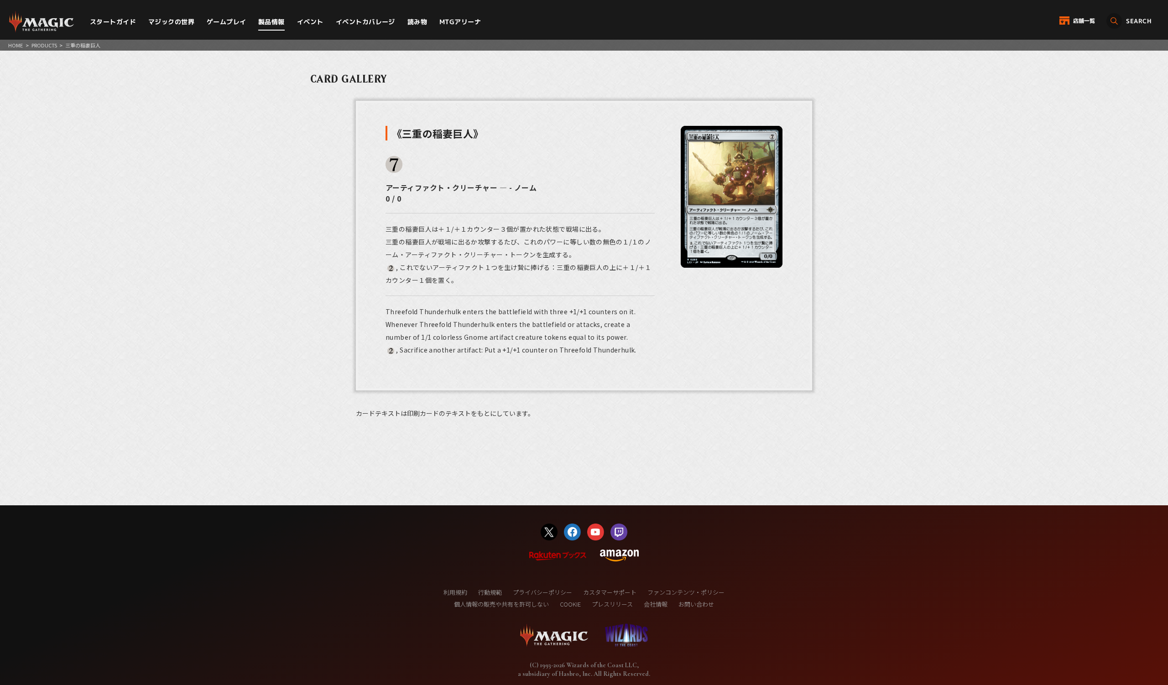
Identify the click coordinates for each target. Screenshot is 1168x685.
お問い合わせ (696, 604)
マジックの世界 (171, 21)
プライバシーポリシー (542, 592)
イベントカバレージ (365, 21)
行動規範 (490, 592)
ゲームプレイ (226, 21)
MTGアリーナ (460, 21)
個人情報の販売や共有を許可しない (501, 604)
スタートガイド (113, 21)
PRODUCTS (44, 45)
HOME (15, 45)
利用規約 (455, 592)
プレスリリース (612, 604)
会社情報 (655, 604)
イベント (310, 21)
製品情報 (271, 21)
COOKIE (570, 604)
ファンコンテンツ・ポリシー (686, 592)
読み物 (417, 21)
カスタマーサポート (609, 592)
